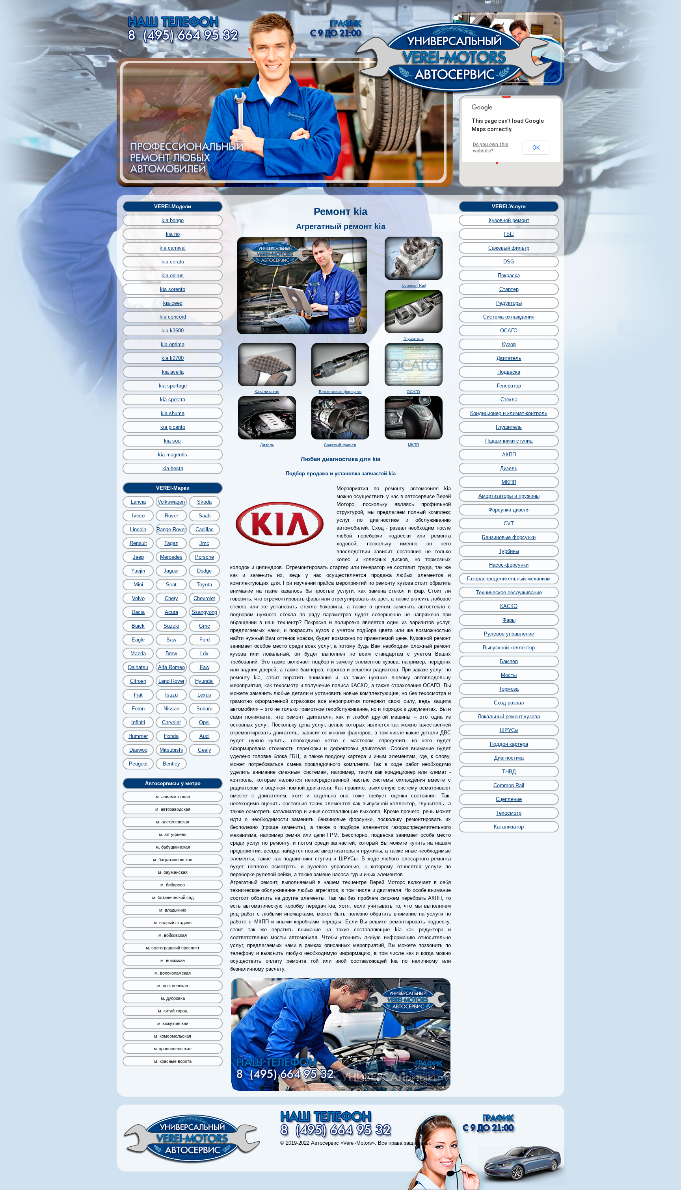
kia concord (173, 317)
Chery (171, 598)
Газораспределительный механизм (509, 579)
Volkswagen (171, 502)
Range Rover (171, 529)
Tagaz (171, 543)
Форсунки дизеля (509, 510)
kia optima (172, 344)
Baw (171, 640)
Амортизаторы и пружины (509, 496)
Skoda (204, 502)
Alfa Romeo (171, 667)
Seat (171, 585)
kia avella (173, 372)
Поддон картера (509, 744)
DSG (508, 262)
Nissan (171, 709)
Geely (204, 750)
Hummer (138, 736)
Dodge (204, 571)
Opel (204, 722)
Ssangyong (204, 612)
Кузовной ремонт (509, 220)
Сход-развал (509, 703)
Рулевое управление (509, 634)
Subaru (204, 709)
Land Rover (171, 681)
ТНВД (509, 772)
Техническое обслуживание (509, 592)
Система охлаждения (508, 317)
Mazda (138, 653)
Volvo (138, 598)
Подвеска (508, 372)
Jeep (138, 557)
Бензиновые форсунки (340, 391)
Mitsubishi (171, 750)
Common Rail (414, 285)
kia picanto (172, 427)
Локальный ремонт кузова (509, 716)
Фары (508, 620)
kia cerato (173, 262)
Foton (138, 709)
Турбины (509, 551)
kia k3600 (173, 331)
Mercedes (171, 557)
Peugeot (138, 764)
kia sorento (172, 289)
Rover (171, 516)
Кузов (509, 344)
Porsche (204, 557)
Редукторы (509, 303)
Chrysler (171, 722)
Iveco (138, 516)
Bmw (171, 653)
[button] (506, 96)
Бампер (509, 661)
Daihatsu (138, 667)
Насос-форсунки (508, 565)
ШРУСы (509, 730)
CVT (509, 523)
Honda (171, 736)
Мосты (509, 675)
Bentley (171, 764)
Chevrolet (204, 598)
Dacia (138, 612)
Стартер (509, 289)
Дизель (267, 445)
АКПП (509, 455)
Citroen (138, 681)
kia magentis (172, 455)
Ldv (204, 653)
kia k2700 (173, 358)
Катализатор (267, 391)
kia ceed (172, 303)
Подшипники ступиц (508, 441)
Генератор (509, 386)
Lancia (138, 502)
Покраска (509, 275)
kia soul (173, 441)
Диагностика (509, 758)
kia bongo (173, 220)
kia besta (172, 468)
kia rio (173, 234)
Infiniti (138, 722)
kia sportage (173, 386)
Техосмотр (508, 813)
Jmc (204, 543)
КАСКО (508, 606)
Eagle (138, 640)
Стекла (509, 399)
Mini (138, 585)
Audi (204, 736)
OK (536, 148)
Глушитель (414, 338)
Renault (138, 543)
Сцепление (509, 799)
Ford (204, 640)
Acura (171, 612)
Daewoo (138, 750)
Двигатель (509, 358)
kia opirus (173, 275)
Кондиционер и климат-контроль (508, 413)
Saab (204, 516)
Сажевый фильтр (340, 445)
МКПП (413, 445)
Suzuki (171, 626)
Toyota (204, 585)
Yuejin (138, 571)
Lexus (204, 695)
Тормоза (509, 689)
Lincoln (138, 529)
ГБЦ (509, 234)
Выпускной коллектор (509, 648)
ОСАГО (413, 391)
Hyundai (204, 681)
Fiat (138, 695)
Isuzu (171, 695)
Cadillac (204, 529)
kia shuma (172, 413)
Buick (138, 626)
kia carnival (173, 248)
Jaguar (171, 571)
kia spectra (172, 399)
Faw (204, 667)
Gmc (204, 626)
